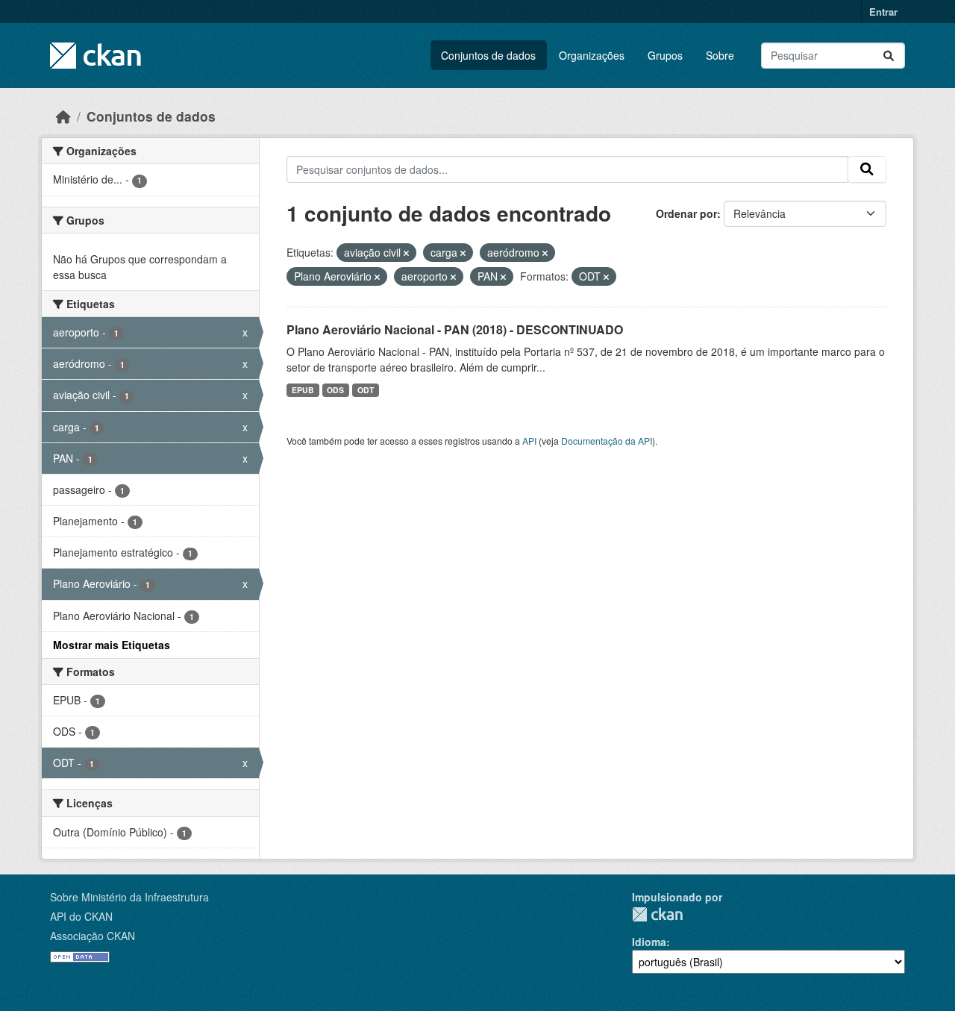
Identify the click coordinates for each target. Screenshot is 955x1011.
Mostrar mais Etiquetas (111, 644)
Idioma (649, 941)
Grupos (665, 55)
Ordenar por (686, 213)
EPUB (303, 389)
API (529, 440)
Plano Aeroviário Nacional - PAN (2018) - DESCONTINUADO (454, 329)
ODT (365, 389)
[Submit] (889, 56)
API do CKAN (81, 916)
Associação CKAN (92, 935)
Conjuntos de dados (488, 55)
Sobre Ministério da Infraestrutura (129, 896)
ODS (335, 389)
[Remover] (406, 253)
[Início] (63, 116)
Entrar (883, 11)
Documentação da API (606, 440)
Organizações (591, 55)
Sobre (720, 55)
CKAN (657, 914)
